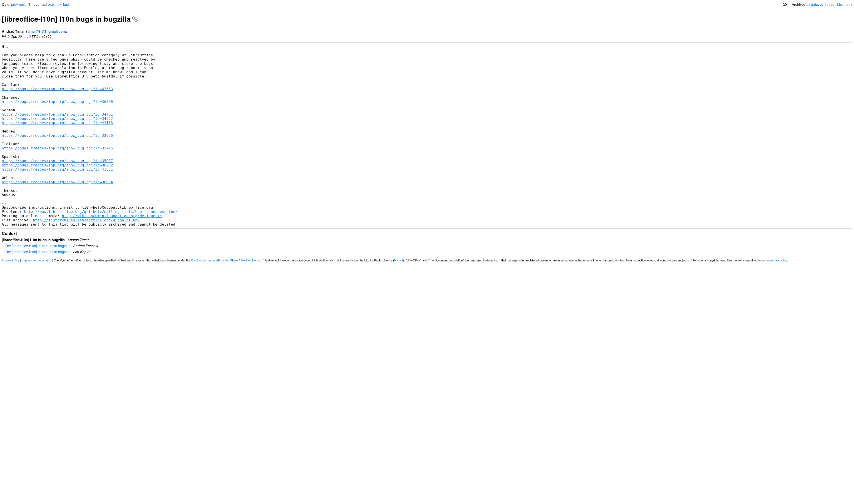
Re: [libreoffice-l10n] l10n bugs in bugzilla (37, 245)
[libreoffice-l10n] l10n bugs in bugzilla (66, 19)
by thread (827, 4)
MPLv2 (398, 260)
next (22, 4)
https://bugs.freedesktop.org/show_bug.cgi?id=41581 (57, 169)
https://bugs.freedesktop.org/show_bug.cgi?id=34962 (57, 118)
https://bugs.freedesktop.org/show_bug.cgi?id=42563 (57, 89)
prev (14, 4)
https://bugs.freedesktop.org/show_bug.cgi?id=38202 (57, 165)
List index (844, 4)
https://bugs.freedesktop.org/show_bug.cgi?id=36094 (57, 182)
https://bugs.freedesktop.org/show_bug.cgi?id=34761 (57, 114)
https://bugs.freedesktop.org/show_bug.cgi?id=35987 (57, 161)
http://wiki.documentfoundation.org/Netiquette (112, 216)
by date (812, 4)
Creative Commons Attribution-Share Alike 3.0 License (225, 260)
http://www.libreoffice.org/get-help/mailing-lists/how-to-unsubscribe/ (100, 212)
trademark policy (776, 260)
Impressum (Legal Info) (36, 260)
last (66, 4)
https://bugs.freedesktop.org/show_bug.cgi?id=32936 (57, 135)
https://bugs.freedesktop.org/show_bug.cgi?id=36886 (57, 102)
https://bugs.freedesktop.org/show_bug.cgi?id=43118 (57, 123)
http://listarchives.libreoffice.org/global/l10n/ (86, 220)
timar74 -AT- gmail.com (47, 31)
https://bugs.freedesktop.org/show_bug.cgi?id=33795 (57, 148)
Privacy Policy (10, 260)
